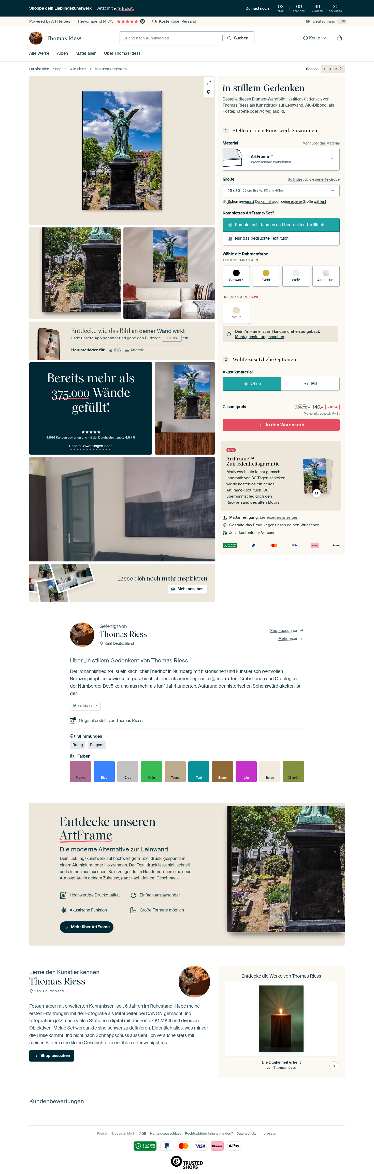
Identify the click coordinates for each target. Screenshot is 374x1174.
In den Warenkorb (285, 425)
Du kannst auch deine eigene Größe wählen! (277, 201)
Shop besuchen (284, 630)
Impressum (268, 1133)
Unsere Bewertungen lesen (90, 446)
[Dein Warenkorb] (340, 38)
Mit (314, 383)
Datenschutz (246, 1133)
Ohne (256, 383)
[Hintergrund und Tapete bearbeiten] (208, 92)
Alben (62, 53)
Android (138, 350)
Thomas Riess (63, 38)
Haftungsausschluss (165, 1133)
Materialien (86, 53)
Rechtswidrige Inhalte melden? (209, 1133)
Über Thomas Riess (122, 53)
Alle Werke (39, 53)
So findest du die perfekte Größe (314, 179)
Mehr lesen (288, 638)
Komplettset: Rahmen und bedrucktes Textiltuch (279, 224)
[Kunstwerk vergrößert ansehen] (208, 82)
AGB (142, 1133)
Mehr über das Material (321, 143)
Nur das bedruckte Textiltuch (262, 238)
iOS (117, 350)
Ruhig (78, 744)
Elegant (97, 744)
